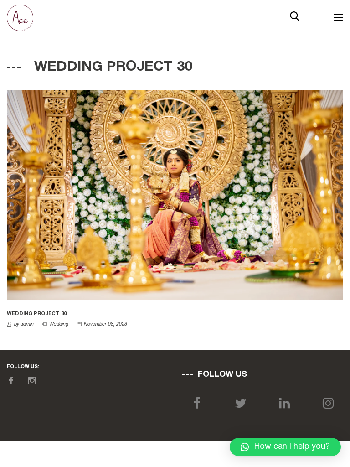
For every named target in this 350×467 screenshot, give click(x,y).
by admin (24, 324)
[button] (285, 447)
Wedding (58, 324)
